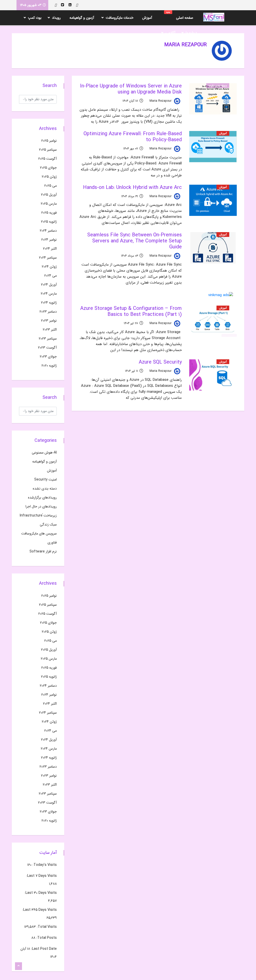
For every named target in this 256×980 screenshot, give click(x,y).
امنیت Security (45, 479)
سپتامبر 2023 (48, 338)
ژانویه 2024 (49, 302)
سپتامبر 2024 (48, 257)
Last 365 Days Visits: (39, 910)
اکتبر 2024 (50, 248)
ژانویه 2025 (49, 221)
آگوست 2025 (47, 158)
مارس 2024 (49, 293)
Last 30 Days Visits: (40, 893)
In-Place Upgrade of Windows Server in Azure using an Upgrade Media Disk (131, 89)
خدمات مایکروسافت (120, 17)
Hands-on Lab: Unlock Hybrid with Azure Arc (132, 187)
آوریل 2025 (49, 194)
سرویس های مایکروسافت (39, 533)
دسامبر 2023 (48, 311)
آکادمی (170, 32)
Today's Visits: (44, 865)
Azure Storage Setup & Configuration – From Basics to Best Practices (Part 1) (131, 311)
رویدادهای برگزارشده (42, 497)
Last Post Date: (43, 949)
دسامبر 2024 (48, 230)
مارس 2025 (49, 203)
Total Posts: (46, 938)
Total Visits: (46, 927)
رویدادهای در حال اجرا (41, 506)
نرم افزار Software (43, 551)
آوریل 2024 (49, 284)
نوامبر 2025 (49, 140)
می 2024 (50, 275)
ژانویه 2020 (49, 365)
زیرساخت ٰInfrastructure (38, 515)
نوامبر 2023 (49, 320)
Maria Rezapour (161, 100)
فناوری (52, 542)
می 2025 (50, 185)
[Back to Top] (18, 966)
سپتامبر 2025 (48, 149)
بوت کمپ (35, 17)
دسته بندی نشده (218, 86)
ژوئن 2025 (49, 176)
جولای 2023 (48, 356)
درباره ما (191, 32)
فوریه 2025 (49, 212)
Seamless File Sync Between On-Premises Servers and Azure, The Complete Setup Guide (134, 241)
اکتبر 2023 (50, 329)
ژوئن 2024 (49, 266)
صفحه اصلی (179, 15)
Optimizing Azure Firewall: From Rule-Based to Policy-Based (133, 137)
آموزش (147, 17)
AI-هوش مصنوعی (44, 452)
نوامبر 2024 (49, 239)
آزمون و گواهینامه (82, 17)
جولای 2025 (48, 167)
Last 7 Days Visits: (41, 876)
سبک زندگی (48, 524)
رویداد (56, 17)
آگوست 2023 (47, 347)
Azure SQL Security (160, 362)
